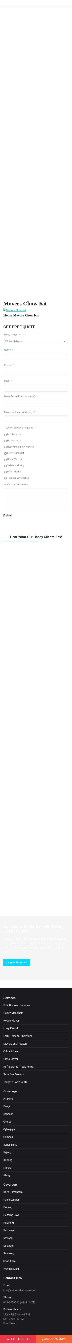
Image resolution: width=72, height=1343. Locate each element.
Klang (6, 1175)
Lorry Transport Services (17, 1036)
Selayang (8, 1253)
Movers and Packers (15, 1043)
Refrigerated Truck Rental (18, 1066)
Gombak (8, 1137)
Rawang (8, 1238)
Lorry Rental (10, 1028)
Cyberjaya (9, 1129)
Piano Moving (14, 471)
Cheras (7, 1121)
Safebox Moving (15, 465)
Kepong (7, 1160)
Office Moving (14, 459)
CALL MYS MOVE (55, 1338)
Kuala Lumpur (11, 1199)
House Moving (14, 440)
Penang (7, 1207)
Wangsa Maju (11, 1268)
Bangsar (8, 1114)
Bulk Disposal (14, 434)
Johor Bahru (10, 1144)
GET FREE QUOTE (18, 1338)
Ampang (8, 1098)
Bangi (6, 1106)
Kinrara (7, 1167)
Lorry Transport (15, 453)
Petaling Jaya (11, 1215)
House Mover (11, 1020)
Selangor (8, 1245)
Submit (8, 515)
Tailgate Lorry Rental (18, 477)
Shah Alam (9, 1261)
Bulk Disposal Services (16, 1005)
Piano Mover (10, 1059)
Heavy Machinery (13, 1013)
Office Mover (11, 1051)
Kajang (7, 1152)
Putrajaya (8, 1230)
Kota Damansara (13, 1192)
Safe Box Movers (13, 1074)
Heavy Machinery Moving (20, 446)
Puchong (8, 1222)
